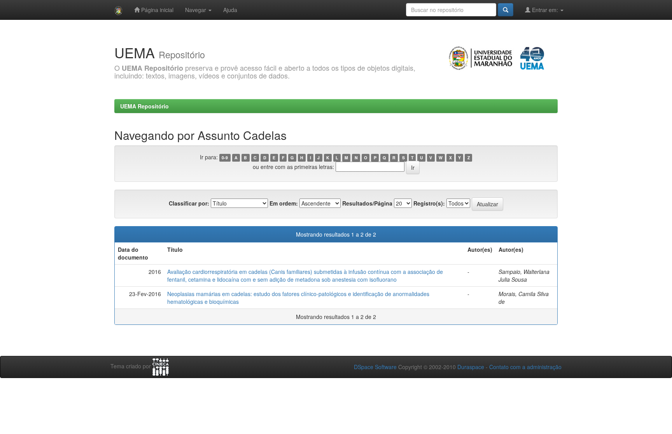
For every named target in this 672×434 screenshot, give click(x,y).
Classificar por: (189, 203)
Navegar (196, 10)
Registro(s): (429, 203)
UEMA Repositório (144, 106)
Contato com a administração (525, 367)
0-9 (225, 157)
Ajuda (230, 10)
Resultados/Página (367, 203)
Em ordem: (284, 203)
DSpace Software (375, 367)
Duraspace (470, 367)
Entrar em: (545, 10)
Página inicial (156, 10)
